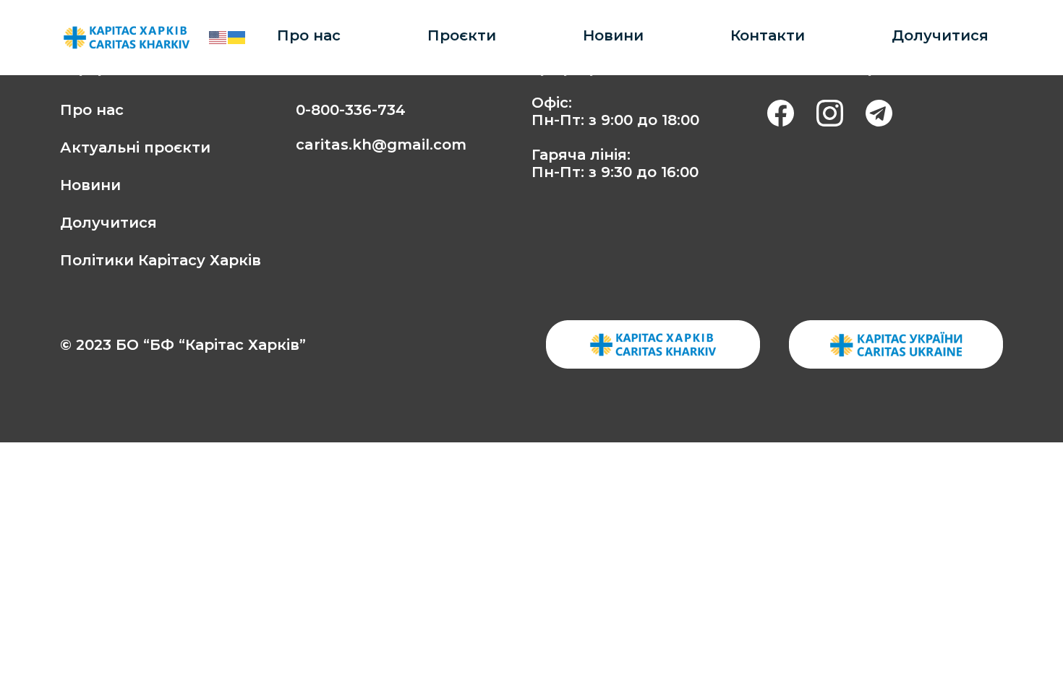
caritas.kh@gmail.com (381, 144)
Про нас (309, 35)
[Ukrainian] (237, 37)
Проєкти (461, 35)
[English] (218, 37)
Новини (613, 35)
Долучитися (940, 35)
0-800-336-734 (351, 110)
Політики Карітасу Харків (160, 260)
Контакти (767, 35)
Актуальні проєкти (135, 147)
